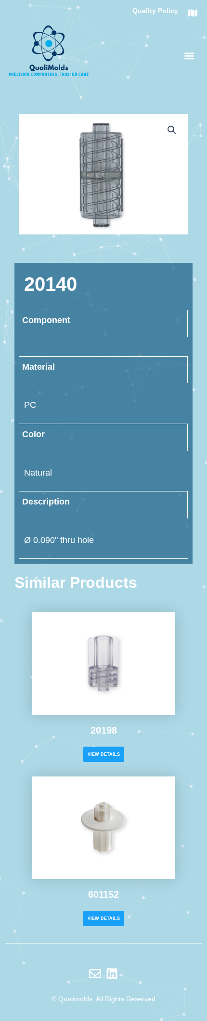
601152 (103, 894)
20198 (104, 730)
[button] (189, 56)
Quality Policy (155, 10)
